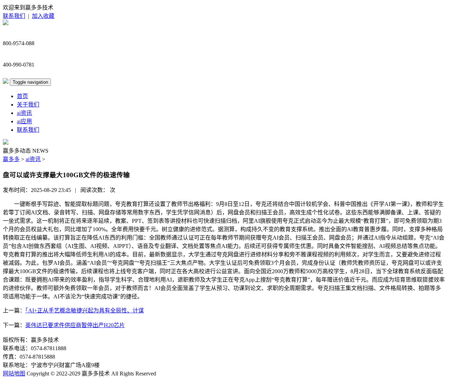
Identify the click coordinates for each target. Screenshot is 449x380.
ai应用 (24, 121)
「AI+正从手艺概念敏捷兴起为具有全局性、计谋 (84, 310)
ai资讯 (24, 113)
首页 (22, 96)
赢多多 (11, 159)
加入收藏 (43, 16)
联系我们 (14, 16)
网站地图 (14, 373)
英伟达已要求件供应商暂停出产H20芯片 (75, 325)
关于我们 (28, 105)
